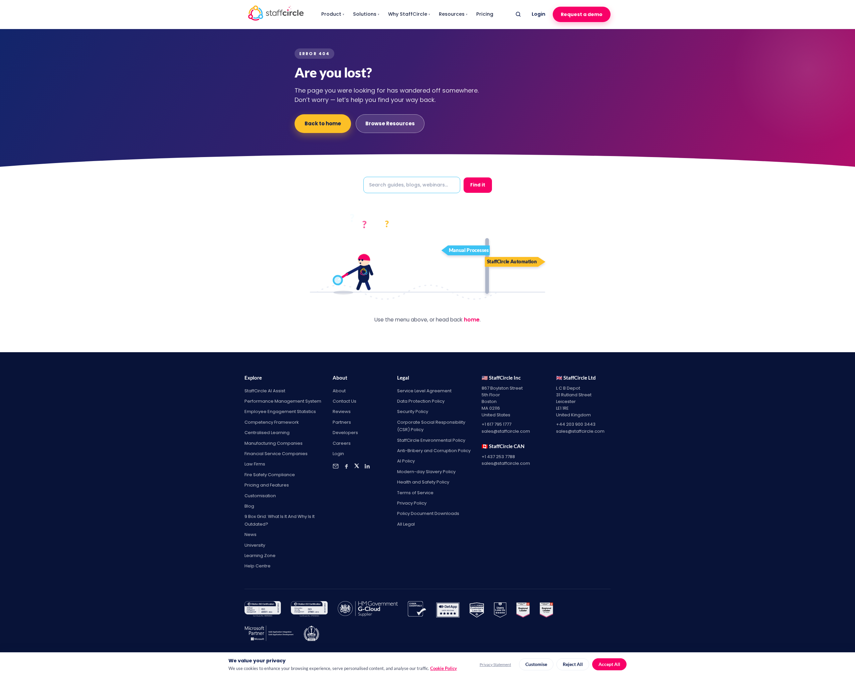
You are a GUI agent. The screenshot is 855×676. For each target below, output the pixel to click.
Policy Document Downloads (428, 513)
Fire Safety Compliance (269, 474)
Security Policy (412, 411)
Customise (536, 664)
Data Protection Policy (421, 401)
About (339, 391)
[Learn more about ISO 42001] (262, 610)
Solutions (366, 14)
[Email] (336, 466)
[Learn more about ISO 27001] (309, 610)
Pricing (484, 14)
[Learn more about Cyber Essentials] (417, 610)
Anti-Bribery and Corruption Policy (434, 450)
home (472, 319)
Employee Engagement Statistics (280, 411)
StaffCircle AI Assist (264, 391)
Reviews (342, 411)
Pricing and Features (266, 485)
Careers (342, 443)
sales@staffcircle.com (506, 431)
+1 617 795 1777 (496, 424)
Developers (345, 432)
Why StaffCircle (409, 14)
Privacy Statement (495, 664)
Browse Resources (390, 123)
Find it (477, 185)
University (254, 545)
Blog (249, 506)
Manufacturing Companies (273, 443)
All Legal (406, 524)
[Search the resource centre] (518, 14)
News (250, 534)
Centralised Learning (267, 432)
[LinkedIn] (367, 466)
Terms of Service (415, 493)
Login (538, 14)
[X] (356, 466)
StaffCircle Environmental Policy (431, 440)
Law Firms (254, 464)
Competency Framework (271, 422)
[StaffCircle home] (275, 14)
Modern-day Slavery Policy (426, 471)
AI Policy (406, 461)
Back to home (323, 123)
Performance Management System (282, 401)
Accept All (609, 664)
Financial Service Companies (276, 453)
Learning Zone (260, 555)
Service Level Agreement (424, 391)
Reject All (573, 664)
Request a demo (582, 14)
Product (332, 14)
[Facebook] (346, 466)
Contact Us (344, 401)
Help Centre (257, 566)
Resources (453, 14)
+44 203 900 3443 (575, 424)
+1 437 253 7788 (498, 456)
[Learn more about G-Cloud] (368, 610)
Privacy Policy (411, 503)
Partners (342, 422)
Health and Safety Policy (423, 482)
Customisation (260, 496)
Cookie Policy (443, 668)
